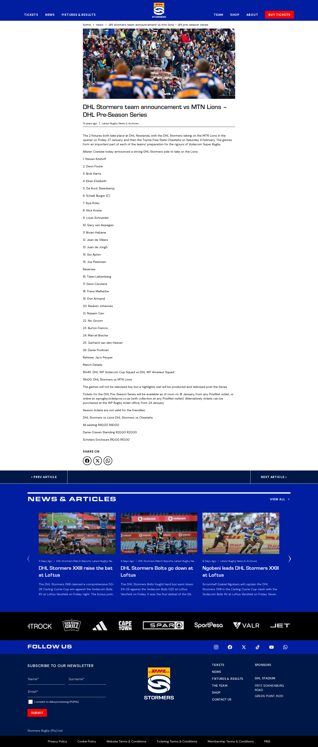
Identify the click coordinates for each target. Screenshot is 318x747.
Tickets (31, 15)
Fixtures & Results (79, 15)
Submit (37, 713)
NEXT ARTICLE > (274, 477)
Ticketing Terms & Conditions (177, 741)
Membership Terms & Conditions (231, 741)
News (50, 15)
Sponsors (263, 665)
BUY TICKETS (279, 15)
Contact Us (221, 699)
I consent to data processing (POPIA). (56, 702)
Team (218, 15)
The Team (219, 686)
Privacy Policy (57, 741)
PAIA (267, 741)
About (252, 15)
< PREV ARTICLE (44, 477)
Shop (234, 15)
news (99, 25)
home (87, 25)
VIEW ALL (277, 499)
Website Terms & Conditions (126, 741)
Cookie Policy (86, 741)
